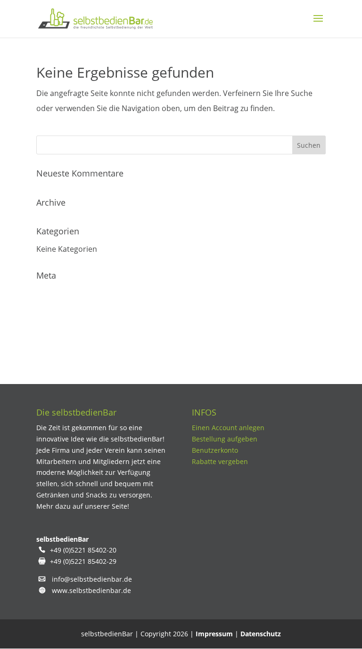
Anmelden (54, 293)
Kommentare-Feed (69, 330)
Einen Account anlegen (228, 427)
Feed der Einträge (67, 311)
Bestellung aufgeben (224, 438)
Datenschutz (260, 633)
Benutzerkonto (215, 450)
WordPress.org (63, 349)
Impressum (214, 633)
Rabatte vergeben (220, 461)
